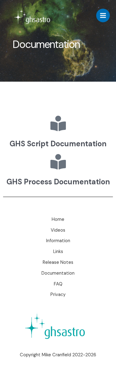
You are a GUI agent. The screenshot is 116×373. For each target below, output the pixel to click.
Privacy (58, 295)
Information (58, 241)
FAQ (58, 284)
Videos (58, 230)
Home (58, 219)
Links (58, 252)
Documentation (58, 273)
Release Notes (58, 262)
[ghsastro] (34, 15)
